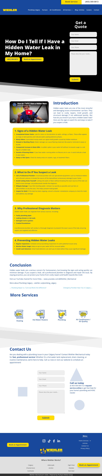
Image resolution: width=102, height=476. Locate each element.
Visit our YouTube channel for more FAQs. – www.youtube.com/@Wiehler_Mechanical (43, 279)
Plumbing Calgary (34, 10)
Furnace (45, 10)
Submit (75, 79)
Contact (96, 10)
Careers (89, 10)
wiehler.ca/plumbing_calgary (45, 283)
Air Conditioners (55, 10)
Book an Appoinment (88, 465)
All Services (67, 10)
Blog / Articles (79, 10)
